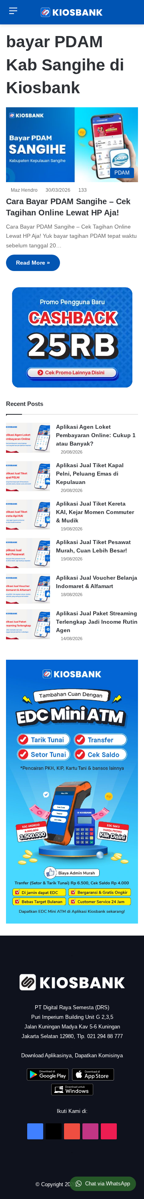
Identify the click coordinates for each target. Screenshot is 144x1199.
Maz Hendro (25, 190)
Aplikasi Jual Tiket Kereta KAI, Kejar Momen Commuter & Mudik (95, 512)
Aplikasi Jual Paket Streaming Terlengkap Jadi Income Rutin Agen (97, 621)
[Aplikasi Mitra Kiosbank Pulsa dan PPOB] (48, 1079)
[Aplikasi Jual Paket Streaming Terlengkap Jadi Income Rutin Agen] (28, 624)
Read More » (33, 262)
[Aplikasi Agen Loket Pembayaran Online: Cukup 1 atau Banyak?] (28, 438)
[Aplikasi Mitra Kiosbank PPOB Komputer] (72, 1094)
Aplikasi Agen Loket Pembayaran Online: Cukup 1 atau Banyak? (96, 435)
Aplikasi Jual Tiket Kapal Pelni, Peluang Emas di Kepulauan (90, 473)
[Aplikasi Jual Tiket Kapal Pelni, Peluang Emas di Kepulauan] (28, 476)
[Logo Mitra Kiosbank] (72, 12)
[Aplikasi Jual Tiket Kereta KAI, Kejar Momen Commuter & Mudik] (28, 515)
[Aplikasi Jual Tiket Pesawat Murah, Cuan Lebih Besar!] (28, 553)
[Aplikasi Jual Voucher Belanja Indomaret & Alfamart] (28, 589)
